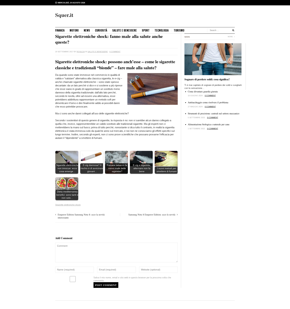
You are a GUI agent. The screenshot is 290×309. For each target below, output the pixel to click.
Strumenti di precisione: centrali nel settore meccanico (213, 113)
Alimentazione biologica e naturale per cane (208, 124)
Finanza (60, 30)
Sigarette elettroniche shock (68, 205)
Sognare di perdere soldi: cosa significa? (207, 79)
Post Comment (106, 285)
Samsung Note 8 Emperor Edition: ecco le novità (151, 214)
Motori (74, 30)
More (230, 37)
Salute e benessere (124, 30)
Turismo (179, 30)
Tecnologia (162, 30)
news (87, 30)
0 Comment (114, 52)
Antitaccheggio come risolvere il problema (208, 102)
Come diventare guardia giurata (203, 91)
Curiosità (101, 30)
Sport (146, 30)
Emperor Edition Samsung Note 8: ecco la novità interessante (81, 216)
